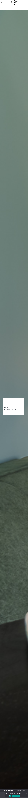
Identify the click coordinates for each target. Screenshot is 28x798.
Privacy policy (16, 795)
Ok (10, 795)
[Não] (26, 793)
